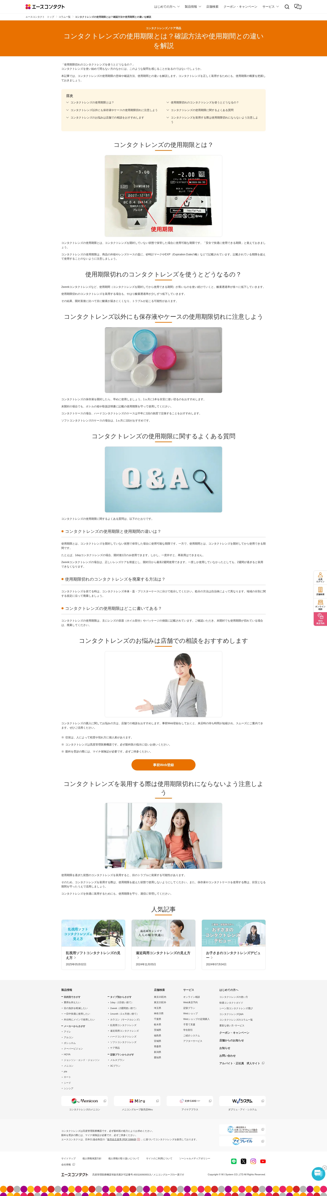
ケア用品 (115, 1047)
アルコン (68, 1037)
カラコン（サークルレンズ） (125, 1019)
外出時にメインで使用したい (79, 1019)
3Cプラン (115, 1065)
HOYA (67, 1054)
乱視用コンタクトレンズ (123, 1025)
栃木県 (157, 1024)
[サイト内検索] (287, 7)
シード (67, 1082)
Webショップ (190, 1013)
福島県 (157, 1035)
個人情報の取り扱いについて (123, 1158)
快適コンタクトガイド (231, 1002)
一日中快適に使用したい (77, 1013)
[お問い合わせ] (297, 7)
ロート (67, 1077)
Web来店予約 (190, 1002)
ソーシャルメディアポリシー (194, 1158)
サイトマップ (68, 1158)
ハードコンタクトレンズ (123, 1036)
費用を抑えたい (72, 1002)
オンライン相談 (191, 997)
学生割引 (188, 1030)
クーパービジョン (73, 1048)
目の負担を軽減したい (76, 1008)
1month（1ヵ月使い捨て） (124, 1013)
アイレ (67, 1031)
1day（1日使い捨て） (122, 1002)
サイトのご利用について (159, 1158)
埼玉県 (157, 1008)
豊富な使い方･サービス (231, 1025)
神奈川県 (159, 1013)
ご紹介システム (191, 1035)
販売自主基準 (121, 1139)
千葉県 (157, 1019)
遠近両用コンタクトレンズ (124, 1030)
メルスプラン (117, 1060)
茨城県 (157, 1030)
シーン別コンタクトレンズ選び (236, 1008)
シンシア (68, 1088)
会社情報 (66, 1164)
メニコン (68, 1065)
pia (65, 1071)
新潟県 (157, 1052)
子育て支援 (189, 1024)
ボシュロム (70, 1043)
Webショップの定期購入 (196, 1019)
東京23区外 (160, 1002)
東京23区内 (160, 997)
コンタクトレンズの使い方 (233, 997)
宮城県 (157, 1041)
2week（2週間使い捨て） (124, 1008)
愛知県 (157, 1057)
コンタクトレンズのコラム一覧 (236, 1019)
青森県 (157, 1046)
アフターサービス (192, 1041)
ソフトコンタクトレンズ (123, 1042)
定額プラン (189, 1008)
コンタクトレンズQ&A (231, 1014)
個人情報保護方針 (92, 1158)
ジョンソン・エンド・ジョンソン (82, 1060)
